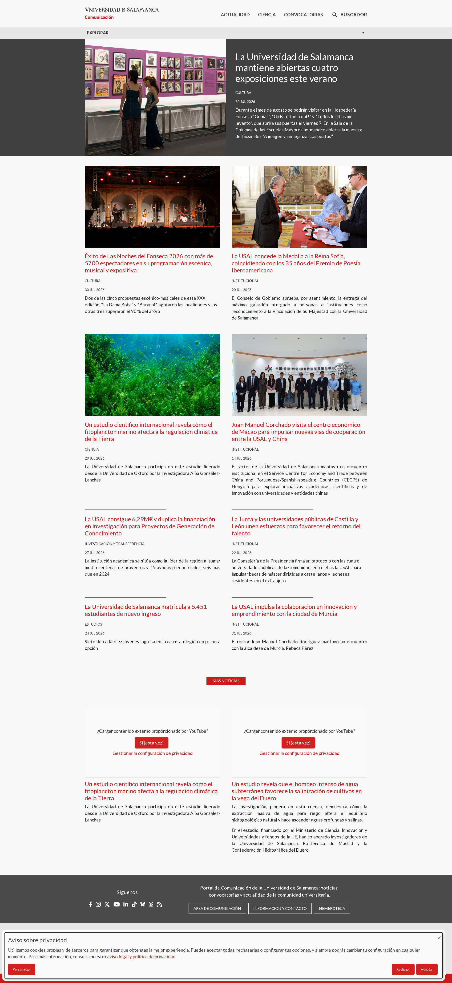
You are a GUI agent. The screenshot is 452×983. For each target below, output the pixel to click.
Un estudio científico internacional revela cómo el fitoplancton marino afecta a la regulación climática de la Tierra (151, 431)
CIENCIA (267, 14)
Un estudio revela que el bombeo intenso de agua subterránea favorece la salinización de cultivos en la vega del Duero (297, 790)
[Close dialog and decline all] (439, 935)
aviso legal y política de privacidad (141, 956)
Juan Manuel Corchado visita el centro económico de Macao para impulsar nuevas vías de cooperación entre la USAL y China (298, 431)
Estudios (93, 624)
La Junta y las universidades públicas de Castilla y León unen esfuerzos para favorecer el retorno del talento (296, 526)
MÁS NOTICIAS (226, 680)
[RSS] (159, 904)
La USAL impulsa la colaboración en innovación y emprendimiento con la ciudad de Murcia (294, 610)
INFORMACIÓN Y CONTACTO (280, 908)
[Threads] (151, 904)
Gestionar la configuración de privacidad (153, 753)
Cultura (243, 92)
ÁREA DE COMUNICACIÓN (217, 908)
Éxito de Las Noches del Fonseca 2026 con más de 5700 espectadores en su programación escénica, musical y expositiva (149, 263)
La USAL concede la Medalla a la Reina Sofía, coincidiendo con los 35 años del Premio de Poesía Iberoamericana (296, 263)
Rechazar (403, 969)
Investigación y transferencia (115, 544)
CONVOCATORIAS (303, 14)
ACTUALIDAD (235, 14)
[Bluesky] (142, 904)
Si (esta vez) (151, 742)
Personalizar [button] (22, 969)
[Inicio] (124, 13)
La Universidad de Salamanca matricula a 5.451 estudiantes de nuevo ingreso (146, 610)
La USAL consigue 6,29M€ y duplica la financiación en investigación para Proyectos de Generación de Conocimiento (150, 526)
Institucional (245, 281)
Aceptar (427, 969)
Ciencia (92, 449)
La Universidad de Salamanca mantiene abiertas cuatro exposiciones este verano (294, 67)
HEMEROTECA (332, 908)
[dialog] (224, 955)
